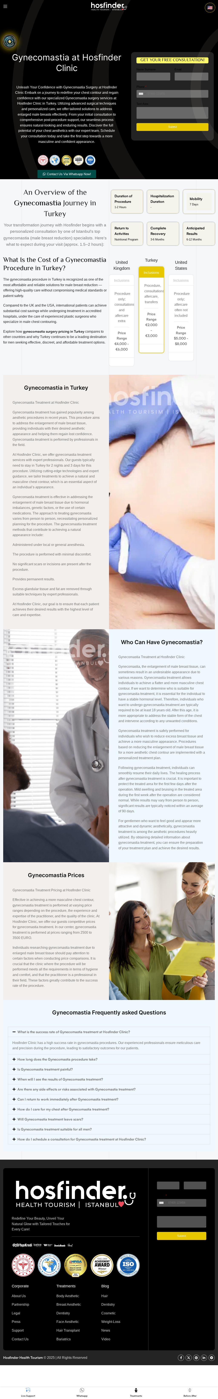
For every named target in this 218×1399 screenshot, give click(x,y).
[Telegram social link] (211, 1358)
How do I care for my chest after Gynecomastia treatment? (63, 1109)
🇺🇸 (210, 7)
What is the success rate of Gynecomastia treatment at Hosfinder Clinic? (73, 1032)
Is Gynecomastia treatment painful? (45, 1069)
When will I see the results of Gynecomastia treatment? (60, 1079)
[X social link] (188, 1358)
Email (178, 69)
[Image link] (76, 1194)
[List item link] (31, 1296)
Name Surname (146, 69)
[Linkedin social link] (204, 1358)
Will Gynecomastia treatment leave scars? (50, 1119)
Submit (172, 126)
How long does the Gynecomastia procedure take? (57, 1059)
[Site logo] (109, 6)
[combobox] (142, 94)
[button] (109, 1032)
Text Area (142, 103)
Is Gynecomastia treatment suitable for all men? (54, 1129)
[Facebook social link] (181, 1358)
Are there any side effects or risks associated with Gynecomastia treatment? (76, 1089)
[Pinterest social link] (196, 1358)
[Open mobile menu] (5, 6)
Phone (141, 86)
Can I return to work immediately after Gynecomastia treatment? (67, 1099)
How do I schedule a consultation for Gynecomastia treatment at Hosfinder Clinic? (81, 1139)
